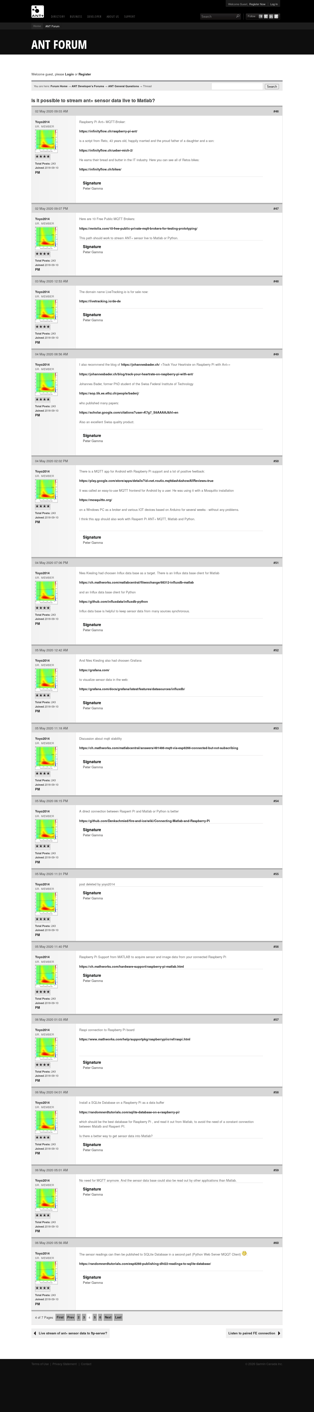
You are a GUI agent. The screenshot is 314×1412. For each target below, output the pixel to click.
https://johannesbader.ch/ (140, 364)
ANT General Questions (123, 86)
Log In (274, 4)
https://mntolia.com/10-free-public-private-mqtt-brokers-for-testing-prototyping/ (138, 228)
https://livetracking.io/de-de (100, 301)
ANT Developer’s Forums (88, 86)
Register (84, 74)
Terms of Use (40, 1364)
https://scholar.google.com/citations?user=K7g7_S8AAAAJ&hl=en (128, 412)
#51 (276, 562)
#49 (276, 354)
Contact (86, 1364)
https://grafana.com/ (94, 670)
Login (69, 74)
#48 (276, 281)
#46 (276, 111)
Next (108, 1317)
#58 (276, 1092)
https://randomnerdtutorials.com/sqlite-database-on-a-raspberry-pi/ (129, 1112)
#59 (276, 1170)
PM (37, 172)
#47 (276, 208)
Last (118, 1317)
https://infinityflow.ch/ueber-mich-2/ (106, 150)
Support (129, 16)
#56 (276, 946)
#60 (276, 1243)
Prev (70, 1317)
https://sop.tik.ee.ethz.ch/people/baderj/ (109, 393)
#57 (276, 1019)
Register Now (257, 4)
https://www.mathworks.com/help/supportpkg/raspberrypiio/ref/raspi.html (134, 1039)
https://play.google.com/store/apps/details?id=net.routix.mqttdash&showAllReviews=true (146, 480)
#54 (276, 801)
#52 (276, 650)
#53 (276, 728)
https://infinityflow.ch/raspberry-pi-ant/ (108, 131)
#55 (276, 874)
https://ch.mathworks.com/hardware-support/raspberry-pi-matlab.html (131, 966)
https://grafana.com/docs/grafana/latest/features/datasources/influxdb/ (132, 689)
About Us (113, 16)
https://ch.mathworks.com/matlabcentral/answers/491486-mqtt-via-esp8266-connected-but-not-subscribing (158, 748)
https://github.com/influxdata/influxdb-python (113, 601)
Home (37, 26)
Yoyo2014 (42, 122)
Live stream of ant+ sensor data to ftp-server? (73, 1333)
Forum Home (59, 86)
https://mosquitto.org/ (95, 500)
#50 (276, 461)
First (60, 1317)
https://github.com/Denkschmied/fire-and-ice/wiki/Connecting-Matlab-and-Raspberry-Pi (144, 821)
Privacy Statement (64, 1364)
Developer (94, 16)
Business (76, 16)
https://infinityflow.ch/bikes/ (100, 169)
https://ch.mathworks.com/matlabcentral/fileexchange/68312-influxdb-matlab (136, 582)
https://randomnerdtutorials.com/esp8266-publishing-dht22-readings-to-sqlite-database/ (145, 1263)
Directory (58, 16)
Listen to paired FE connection (251, 1333)
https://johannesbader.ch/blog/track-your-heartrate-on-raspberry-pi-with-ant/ (136, 374)
